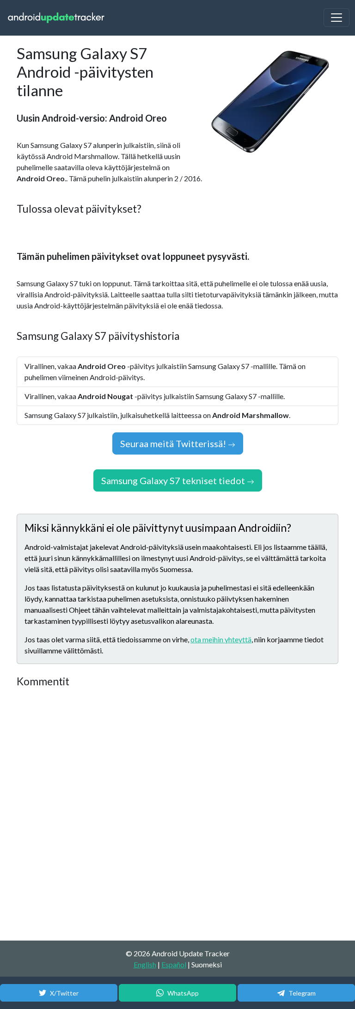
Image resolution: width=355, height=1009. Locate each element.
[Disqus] (177, 814)
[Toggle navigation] (336, 17)
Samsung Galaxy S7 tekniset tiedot (174, 480)
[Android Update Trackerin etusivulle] (56, 17)
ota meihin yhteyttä (220, 639)
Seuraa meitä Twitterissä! (174, 443)
